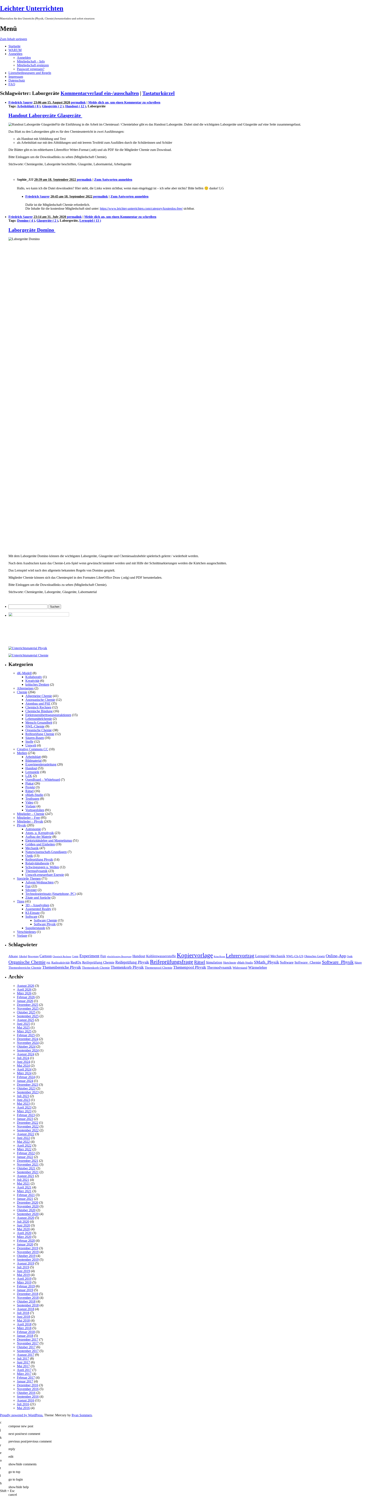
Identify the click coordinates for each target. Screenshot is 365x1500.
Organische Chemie (38, 730)
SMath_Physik (266, 962)
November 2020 (28, 1206)
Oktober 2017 (26, 1347)
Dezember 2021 (27, 1160)
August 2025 (25, 1020)
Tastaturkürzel (158, 93)
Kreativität (32, 680)
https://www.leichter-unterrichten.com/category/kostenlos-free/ (141, 208)
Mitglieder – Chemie (30, 814)
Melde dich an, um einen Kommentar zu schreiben (124, 102)
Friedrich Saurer (20, 102)
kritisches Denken (37, 684)
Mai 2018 (23, 1320)
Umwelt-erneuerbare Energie (44, 874)
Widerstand (240, 967)
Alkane (13, 956)
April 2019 (24, 1278)
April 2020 (24, 1233)
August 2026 (25, 985)
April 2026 (24, 989)
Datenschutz (16, 80)
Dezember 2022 (27, 1122)
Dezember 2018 (27, 1294)
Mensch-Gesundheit (38, 722)
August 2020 (25, 1218)
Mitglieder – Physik (30, 821)
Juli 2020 (23, 1221)
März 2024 (24, 1073)
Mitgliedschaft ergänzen (33, 65)
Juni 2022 (23, 1138)
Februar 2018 (26, 1332)
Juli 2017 (23, 1358)
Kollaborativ (33, 677)
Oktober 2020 (26, 1210)
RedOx (76, 962)
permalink (78, 102)
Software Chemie (45, 920)
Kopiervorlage (195, 955)
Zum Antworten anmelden (113, 179)
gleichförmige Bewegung (119, 956)
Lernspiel (262, 956)
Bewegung (33, 956)
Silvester (31, 890)
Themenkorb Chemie (96, 967)
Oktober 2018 (26, 1301)
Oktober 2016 (26, 1393)
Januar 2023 (25, 1119)
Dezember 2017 (27, 1339)
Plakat (29, 783)
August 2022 (25, 1134)
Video (29, 802)
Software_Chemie (307, 962)
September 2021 (28, 1172)
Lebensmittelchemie (38, 719)
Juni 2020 (23, 1225)
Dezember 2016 (27, 1385)
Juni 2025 (23, 1024)
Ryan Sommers (82, 1415)
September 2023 (28, 1092)
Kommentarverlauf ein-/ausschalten (100, 93)
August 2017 (25, 1354)
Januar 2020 (25, 1244)
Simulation (214, 962)
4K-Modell (24, 673)
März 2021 (24, 1191)
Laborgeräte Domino (31, 230)
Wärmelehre (257, 967)
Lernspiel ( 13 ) (90, 220)
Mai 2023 (23, 1103)
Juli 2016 (23, 1404)
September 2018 (28, 1305)
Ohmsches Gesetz (314, 956)
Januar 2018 (25, 1335)
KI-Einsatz (32, 913)
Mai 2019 (23, 1275)
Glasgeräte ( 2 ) (53, 106)
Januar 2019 (25, 1290)
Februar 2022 (26, 1153)
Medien (22, 753)
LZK (28, 776)
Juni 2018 (23, 1316)
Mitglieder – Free (28, 817)
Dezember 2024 (27, 1039)
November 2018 (28, 1297)
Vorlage (30, 806)
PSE (48, 963)
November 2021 (28, 1164)
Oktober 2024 (26, 1046)
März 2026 (24, 993)
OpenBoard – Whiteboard (42, 779)
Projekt (30, 787)
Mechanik (32, 848)
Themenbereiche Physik (61, 967)
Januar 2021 (25, 1199)
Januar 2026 (25, 1001)
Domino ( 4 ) (26, 220)
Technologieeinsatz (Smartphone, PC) (50, 894)
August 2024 (25, 1054)
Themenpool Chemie (158, 967)
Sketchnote (229, 962)
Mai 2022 (23, 1141)
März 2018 (24, 1328)
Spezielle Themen (29, 878)
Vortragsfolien (34, 810)
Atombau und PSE (37, 703)
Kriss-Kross (219, 956)
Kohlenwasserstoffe (161, 956)
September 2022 (28, 1130)
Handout (31, 768)
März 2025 (24, 1031)
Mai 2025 (23, 1027)
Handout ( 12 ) (75, 106)
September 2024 (28, 1050)
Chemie (22, 692)
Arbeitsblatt (33, 757)
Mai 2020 (23, 1229)
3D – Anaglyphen (37, 905)
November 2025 (28, 1008)
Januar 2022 (25, 1157)
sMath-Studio (34, 795)
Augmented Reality (38, 909)
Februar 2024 (26, 1077)
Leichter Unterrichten (31, 8)
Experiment (89, 955)
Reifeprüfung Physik (39, 859)
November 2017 (28, 1343)
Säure (358, 962)
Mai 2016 (23, 1408)
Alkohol (23, 956)
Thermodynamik (36, 871)
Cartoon (45, 956)
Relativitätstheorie (37, 863)
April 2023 (24, 1107)
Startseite (14, 46)
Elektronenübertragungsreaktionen (48, 715)
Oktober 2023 (26, 1088)
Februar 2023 (26, 1115)
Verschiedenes (26, 932)
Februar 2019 (26, 1286)
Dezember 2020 (27, 1202)
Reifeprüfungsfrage (171, 962)
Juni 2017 (23, 1362)
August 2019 (25, 1263)
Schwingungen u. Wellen (42, 867)
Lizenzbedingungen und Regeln (29, 73)
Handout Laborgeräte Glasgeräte (45, 115)
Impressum (15, 76)
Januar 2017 (25, 1381)
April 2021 (24, 1187)
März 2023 (24, 1111)
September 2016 (28, 1396)
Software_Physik (338, 962)
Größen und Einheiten (40, 844)
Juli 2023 (23, 1096)
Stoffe (29, 741)
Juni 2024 (23, 1062)
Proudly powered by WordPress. (21, 1415)
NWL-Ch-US (294, 956)
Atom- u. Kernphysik (39, 833)
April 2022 (24, 1145)
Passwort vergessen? (30, 69)
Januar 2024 (25, 1081)
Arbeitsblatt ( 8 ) (28, 106)
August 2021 (25, 1176)
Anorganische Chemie (40, 699)
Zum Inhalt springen (13, 39)
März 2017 (24, 1374)
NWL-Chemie (35, 726)
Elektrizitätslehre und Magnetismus (48, 840)
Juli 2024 (23, 1058)
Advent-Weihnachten (39, 882)
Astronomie (33, 829)
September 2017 (28, 1351)
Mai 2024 (23, 1065)
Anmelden (15, 54)
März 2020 (24, 1237)
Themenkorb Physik (127, 967)
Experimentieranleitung (40, 764)
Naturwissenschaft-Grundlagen (46, 852)
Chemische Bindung (39, 711)
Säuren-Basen (34, 738)
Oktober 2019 (26, 1256)
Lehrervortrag (240, 955)
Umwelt (30, 745)
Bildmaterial (33, 760)
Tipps (20, 901)
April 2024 (24, 1069)
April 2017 (24, 1370)
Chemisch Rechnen (38, 707)
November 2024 (28, 1043)
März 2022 (24, 1149)
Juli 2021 (23, 1179)
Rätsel (29, 791)
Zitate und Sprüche (38, 897)
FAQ (11, 84)
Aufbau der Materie (38, 836)
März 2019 (24, 1282)
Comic (75, 956)
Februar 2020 (26, 1240)
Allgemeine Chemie (38, 696)
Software (31, 916)
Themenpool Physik (189, 967)
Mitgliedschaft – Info (31, 61)
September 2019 (28, 1259)
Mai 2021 (23, 1183)
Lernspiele (32, 772)
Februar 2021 (26, 1195)
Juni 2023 (23, 1100)
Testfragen (32, 798)
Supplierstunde (35, 928)
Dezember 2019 (27, 1248)
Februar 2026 (26, 997)
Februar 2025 (26, 1035)
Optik (29, 855)
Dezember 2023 (27, 1084)
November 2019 (28, 1252)
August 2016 (25, 1400)
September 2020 (28, 1214)
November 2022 (28, 1126)
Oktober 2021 (26, 1168)
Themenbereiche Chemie (24, 967)
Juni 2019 (23, 1271)
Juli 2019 (23, 1267)
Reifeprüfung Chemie (39, 734)
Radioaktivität (60, 962)
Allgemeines (25, 688)
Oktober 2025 (26, 1012)
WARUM (15, 50)
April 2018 (24, 1324)
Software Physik (45, 924)
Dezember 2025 (27, 1004)
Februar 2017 (26, 1377)
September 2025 (28, 1016)
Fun (28, 886)
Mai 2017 (23, 1366)
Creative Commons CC (32, 749)
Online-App (336, 955)
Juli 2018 (23, 1313)
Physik (21, 825)
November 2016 (28, 1389)
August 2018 (25, 1309)
